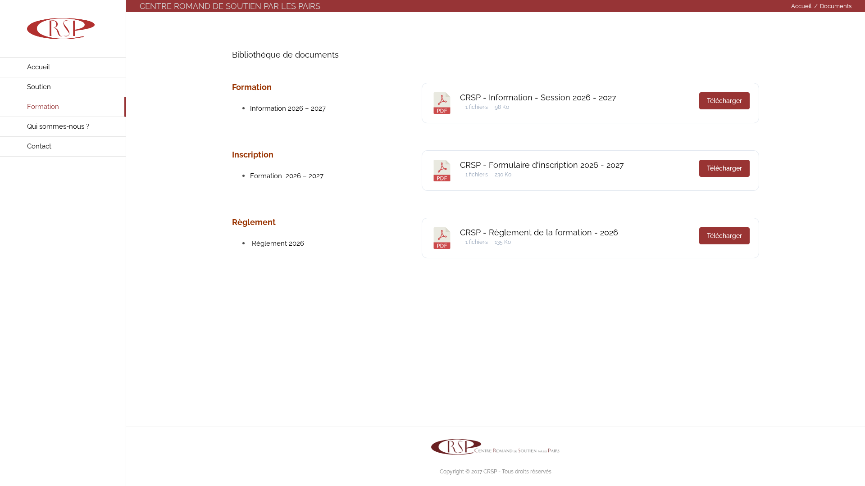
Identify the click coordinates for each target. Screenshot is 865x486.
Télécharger (724, 100)
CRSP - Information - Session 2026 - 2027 (538, 97)
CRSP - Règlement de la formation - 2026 (539, 232)
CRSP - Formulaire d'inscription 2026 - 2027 (542, 165)
